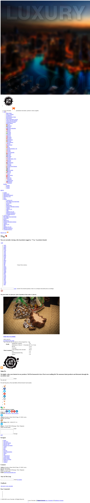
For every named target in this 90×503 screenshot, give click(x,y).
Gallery (5, 446)
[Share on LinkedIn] (4, 397)
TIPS (7, 210)
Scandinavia (9, 115)
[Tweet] (4, 392)
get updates (19, 479)
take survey (8, 413)
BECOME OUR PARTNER (12, 201)
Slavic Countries (10, 114)
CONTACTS (9, 200)
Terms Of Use (6, 455)
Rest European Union (11, 117)
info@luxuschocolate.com (10, 472)
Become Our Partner (8, 445)
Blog (4, 449)
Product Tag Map (7, 459)
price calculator (15, 413)
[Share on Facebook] (4, 389)
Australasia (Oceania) (11, 122)
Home (4, 440)
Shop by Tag (3, 232)
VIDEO (8, 208)
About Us (5, 460)
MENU (2, 190)
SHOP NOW (6, 194)
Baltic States (9, 113)
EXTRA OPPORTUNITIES (12, 206)
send (2, 435)
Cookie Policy (6, 456)
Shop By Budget (7, 443)
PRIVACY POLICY (10, 213)
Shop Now (5, 441)
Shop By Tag (6, 444)
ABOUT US (9, 209)
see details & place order (8, 340)
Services (5, 450)
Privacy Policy (6, 458)
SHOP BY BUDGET (8, 195)
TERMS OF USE (10, 211)
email (15, 428)
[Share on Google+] (4, 394)
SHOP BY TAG (7, 196)
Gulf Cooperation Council (12, 119)
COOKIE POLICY (10, 214)
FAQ (4, 197)
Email (15, 378)
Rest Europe (9, 118)
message (15, 433)
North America (9, 123)
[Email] (4, 399)
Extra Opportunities (7, 451)
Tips (4, 454)
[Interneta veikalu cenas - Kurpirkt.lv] (44, 500)
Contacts (5, 462)
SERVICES (9, 205)
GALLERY (9, 202)
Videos (4, 453)
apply (15, 288)
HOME (5, 192)
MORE (5, 199)
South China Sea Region (11, 120)
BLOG (7, 204)
